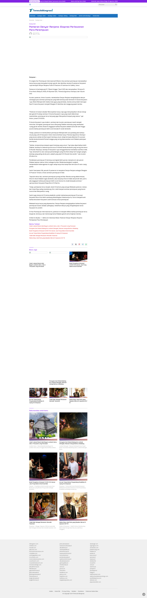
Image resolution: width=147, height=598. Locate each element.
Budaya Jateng (63, 16)
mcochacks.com (33, 557)
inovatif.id (92, 563)
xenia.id (92, 565)
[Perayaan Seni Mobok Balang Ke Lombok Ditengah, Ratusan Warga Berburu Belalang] (58, 315)
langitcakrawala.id (34, 578)
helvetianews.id (33, 576)
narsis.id (62, 567)
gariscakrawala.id (34, 572)
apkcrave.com (33, 549)
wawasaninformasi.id (65, 553)
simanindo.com (94, 547)
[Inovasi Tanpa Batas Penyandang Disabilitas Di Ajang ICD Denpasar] (38, 393)
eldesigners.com (33, 544)
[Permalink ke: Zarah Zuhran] (30, 33)
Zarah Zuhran (36, 33)
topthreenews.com (95, 574)
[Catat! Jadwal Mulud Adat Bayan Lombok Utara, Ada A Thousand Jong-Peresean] (38, 257)
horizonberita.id (64, 555)
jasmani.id (92, 557)
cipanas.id (92, 559)
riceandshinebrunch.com (36, 563)
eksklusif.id (93, 561)
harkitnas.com (63, 578)
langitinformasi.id (34, 580)
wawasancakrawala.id (66, 545)
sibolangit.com (94, 544)
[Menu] (30, 4)
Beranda (32, 16)
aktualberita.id (63, 547)
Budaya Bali (73, 16)
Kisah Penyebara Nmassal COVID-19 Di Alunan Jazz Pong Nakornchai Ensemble (51, 231)
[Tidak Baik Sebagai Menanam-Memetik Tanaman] (58, 393)
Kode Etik (57, 591)
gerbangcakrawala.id (34, 574)
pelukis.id (92, 553)
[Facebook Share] (72, 244)
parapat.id (92, 568)
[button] (116, 4)
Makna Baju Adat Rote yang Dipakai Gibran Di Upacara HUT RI (47, 238)
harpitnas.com (63, 576)
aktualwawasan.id (64, 561)
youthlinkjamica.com (95, 578)
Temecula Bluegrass (78, 593)
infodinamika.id (64, 565)
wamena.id (93, 567)
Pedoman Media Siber (92, 591)
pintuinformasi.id (64, 551)
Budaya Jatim (42, 16)
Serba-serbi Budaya (84, 16)
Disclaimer (81, 591)
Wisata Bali (96, 16)
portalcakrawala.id (65, 557)
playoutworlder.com (95, 582)
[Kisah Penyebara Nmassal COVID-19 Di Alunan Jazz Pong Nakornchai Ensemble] (78, 257)
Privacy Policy (66, 591)
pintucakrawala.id (64, 544)
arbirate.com (93, 580)
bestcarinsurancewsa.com (36, 551)
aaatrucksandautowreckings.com (99, 576)
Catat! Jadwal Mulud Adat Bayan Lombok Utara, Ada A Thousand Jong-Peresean (52, 226)
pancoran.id (93, 555)
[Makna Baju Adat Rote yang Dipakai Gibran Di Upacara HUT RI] (78, 393)
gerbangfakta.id (64, 563)
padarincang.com (94, 549)
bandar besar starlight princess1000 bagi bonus (103, 20)
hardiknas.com (64, 572)
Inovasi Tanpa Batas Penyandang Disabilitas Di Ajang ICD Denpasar (48, 233)
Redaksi (74, 591)
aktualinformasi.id (34, 567)
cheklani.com (32, 545)
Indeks (51, 591)
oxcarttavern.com (34, 561)
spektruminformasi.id (65, 559)
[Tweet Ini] (76, 244)
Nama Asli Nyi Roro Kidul (60, 1)
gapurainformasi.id (34, 570)
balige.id (92, 572)
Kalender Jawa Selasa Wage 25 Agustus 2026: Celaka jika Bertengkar (94, 1)
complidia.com (33, 553)
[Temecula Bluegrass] (41, 10)
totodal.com (32, 547)
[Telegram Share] (82, 244)
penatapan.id (93, 570)
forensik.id (62, 570)
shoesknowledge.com (35, 565)
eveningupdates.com (35, 555)
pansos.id (62, 568)
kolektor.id (93, 551)
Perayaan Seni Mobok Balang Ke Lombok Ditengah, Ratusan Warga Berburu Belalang (53, 228)
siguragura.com (94, 545)
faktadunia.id (32, 568)
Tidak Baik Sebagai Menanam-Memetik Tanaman (43, 235)
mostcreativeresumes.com (36, 559)
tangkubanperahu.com (66, 580)
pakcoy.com (63, 574)
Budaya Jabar (52, 16)
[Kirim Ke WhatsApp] (86, 244)
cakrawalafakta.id (64, 549)
